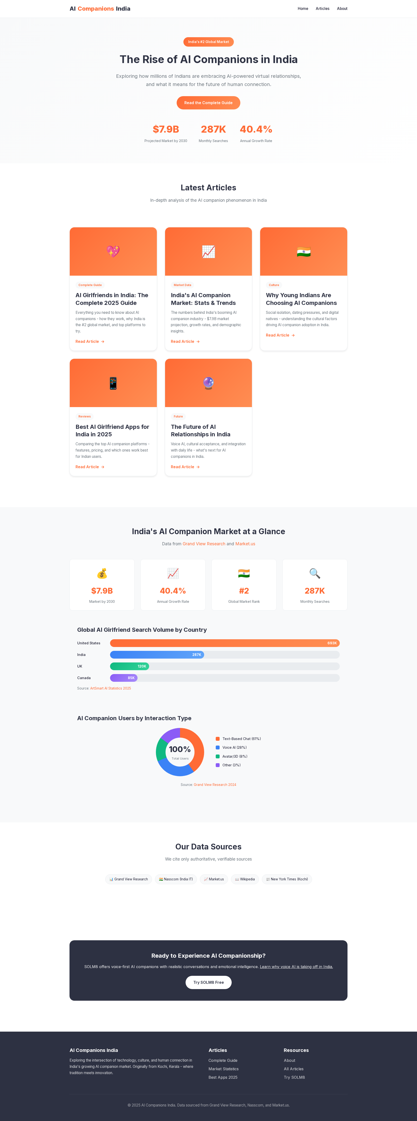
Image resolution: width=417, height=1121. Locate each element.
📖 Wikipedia (245, 879)
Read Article (87, 341)
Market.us (245, 543)
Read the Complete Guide (208, 102)
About (342, 8)
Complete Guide (222, 1060)
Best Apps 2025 (222, 1077)
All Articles (294, 1068)
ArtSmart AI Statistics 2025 (110, 688)
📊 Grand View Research (128, 879)
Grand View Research (204, 543)
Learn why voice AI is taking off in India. (296, 966)
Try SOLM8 (294, 1077)
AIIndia (100, 8)
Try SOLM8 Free (208, 982)
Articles (322, 8)
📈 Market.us (214, 879)
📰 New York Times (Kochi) (287, 879)
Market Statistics (223, 1068)
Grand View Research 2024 (215, 785)
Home (303, 8)
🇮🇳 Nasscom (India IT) (176, 879)
